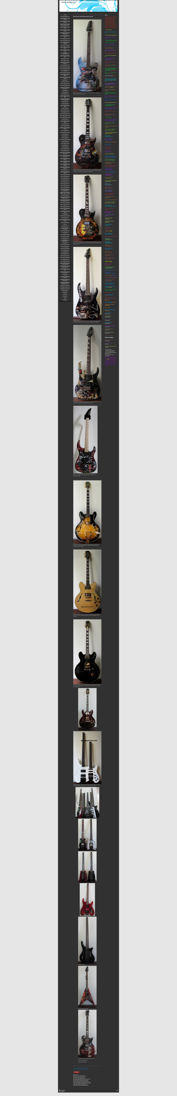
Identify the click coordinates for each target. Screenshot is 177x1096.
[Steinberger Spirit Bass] (87, 940)
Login (117, 1090)
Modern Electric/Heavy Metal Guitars (80, 1068)
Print (61, 1090)
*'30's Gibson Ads (108, 270)
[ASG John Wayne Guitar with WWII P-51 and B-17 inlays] (87, 1034)
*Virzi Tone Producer (108, 302)
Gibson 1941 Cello (108, 312)
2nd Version (107, 234)
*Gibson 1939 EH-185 (109, 294)
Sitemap (63, 1090)
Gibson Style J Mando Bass (110, 309)
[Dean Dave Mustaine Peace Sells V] (87, 987)
